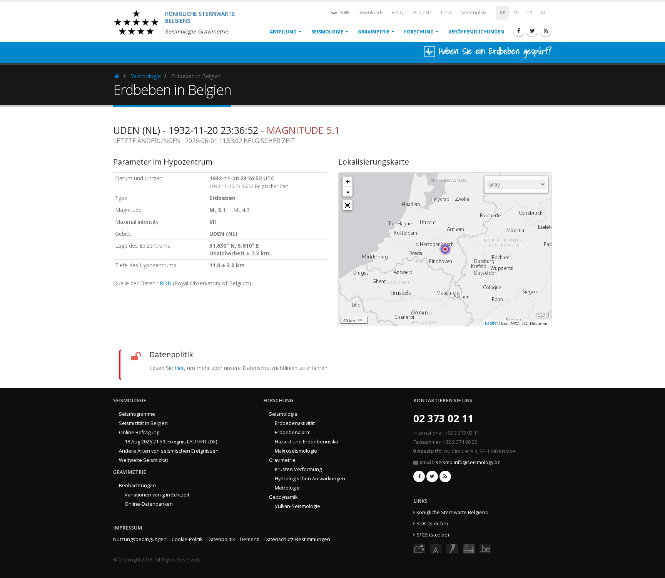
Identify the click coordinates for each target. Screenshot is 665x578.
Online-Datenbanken (149, 504)
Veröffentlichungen (476, 31)
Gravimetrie (373, 31)
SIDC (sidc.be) (432, 523)
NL (543, 12)
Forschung (419, 31)
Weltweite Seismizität (143, 460)
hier (179, 367)
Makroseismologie (296, 451)
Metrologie (287, 488)
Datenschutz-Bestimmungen (297, 539)
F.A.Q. (398, 12)
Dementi (249, 539)
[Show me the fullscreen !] (348, 205)
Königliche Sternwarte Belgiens (452, 512)
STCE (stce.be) (432, 534)
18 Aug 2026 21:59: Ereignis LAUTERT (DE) (171, 441)
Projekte (423, 12)
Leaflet (491, 323)
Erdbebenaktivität (295, 423)
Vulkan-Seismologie (297, 506)
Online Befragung (139, 432)
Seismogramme (137, 414)
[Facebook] (519, 31)
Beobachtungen (137, 485)
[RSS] (545, 31)
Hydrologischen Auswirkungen (310, 478)
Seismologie (327, 31)
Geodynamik (283, 497)
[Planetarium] (419, 548)
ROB (165, 283)
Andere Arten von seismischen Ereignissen (169, 451)
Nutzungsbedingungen (140, 539)
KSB (344, 12)
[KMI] (452, 548)
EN (516, 12)
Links (447, 12)
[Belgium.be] (485, 548)
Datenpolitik (221, 539)
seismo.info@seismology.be (468, 462)
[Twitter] (532, 31)
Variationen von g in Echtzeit (157, 494)
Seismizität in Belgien (143, 423)
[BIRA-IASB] (435, 548)
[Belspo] (469, 548)
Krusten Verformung (298, 469)
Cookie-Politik (187, 539)
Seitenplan (473, 12)
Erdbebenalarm (293, 432)
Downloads (371, 12)
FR (529, 12)
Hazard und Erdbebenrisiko (306, 441)
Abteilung (283, 31)
